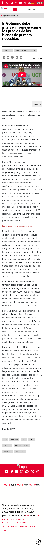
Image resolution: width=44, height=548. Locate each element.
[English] (29, 3)
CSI (38, 515)
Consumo (8, 452)
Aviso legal (5, 519)
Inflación (20, 452)
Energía (7, 446)
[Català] (35, 3)
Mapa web (32, 526)
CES (27, 515)
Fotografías (23, 526)
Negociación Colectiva (25, 51)
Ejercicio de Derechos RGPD (10, 526)
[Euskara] (41, 3)
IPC (5, 439)
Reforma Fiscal (21, 446)
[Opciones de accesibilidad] (38, 542)
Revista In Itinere (7, 530)
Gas (31, 439)
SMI (23, 439)
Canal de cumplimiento (17, 519)
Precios (14, 439)
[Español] (32, 3)
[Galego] (38, 3)
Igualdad (8, 51)
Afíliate (15, 9)
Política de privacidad (8, 523)
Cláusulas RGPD (21, 523)
